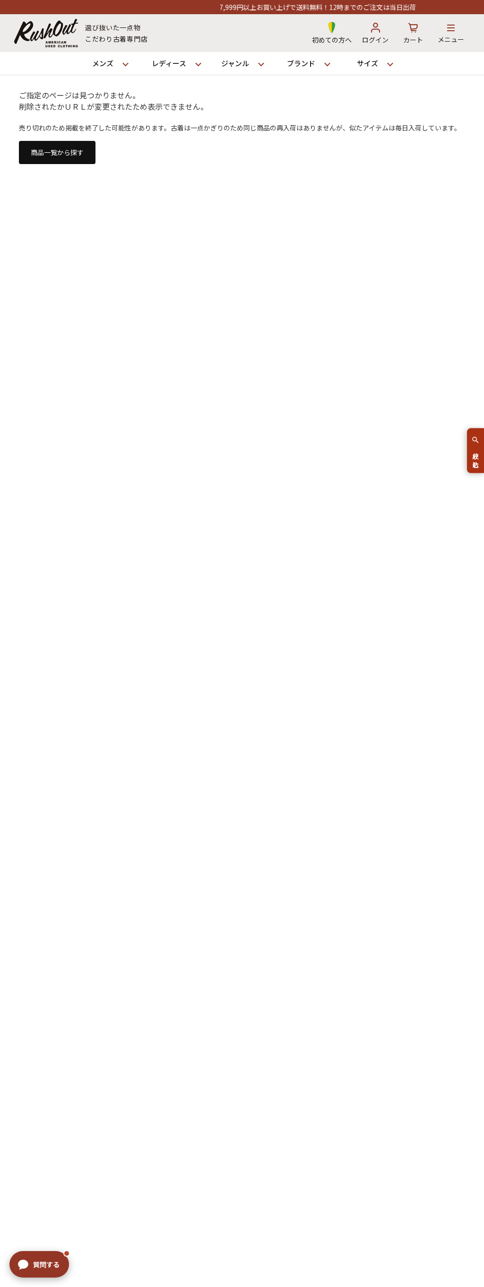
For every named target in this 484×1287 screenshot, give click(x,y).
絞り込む (475, 456)
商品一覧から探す (57, 152)
